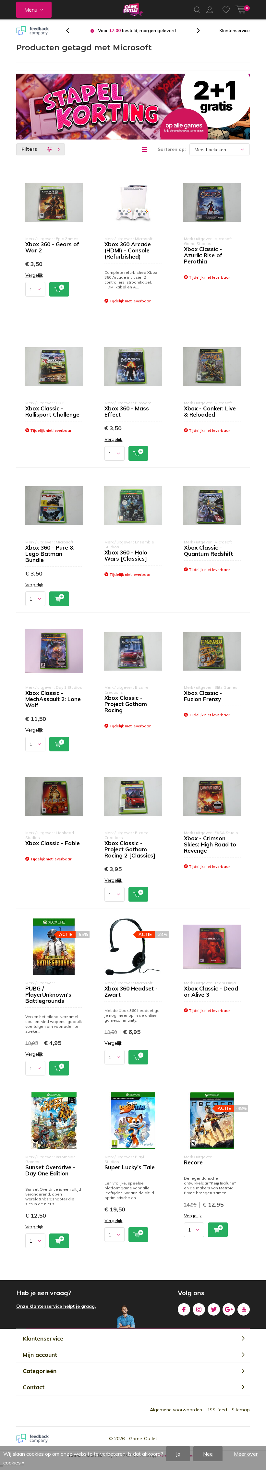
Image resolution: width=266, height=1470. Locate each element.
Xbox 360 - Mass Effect (126, 411)
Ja (178, 1454)
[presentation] (71, 30)
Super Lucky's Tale (129, 1167)
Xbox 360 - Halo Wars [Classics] (125, 555)
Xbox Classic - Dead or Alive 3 (211, 991)
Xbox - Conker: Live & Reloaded (210, 411)
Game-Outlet (143, 1438)
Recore (193, 1162)
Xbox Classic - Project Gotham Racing (125, 703)
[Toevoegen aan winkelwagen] (59, 289)
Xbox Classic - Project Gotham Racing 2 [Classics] (129, 849)
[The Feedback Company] (32, 30)
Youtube (243, 1309)
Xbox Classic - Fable (52, 843)
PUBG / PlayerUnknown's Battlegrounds (48, 994)
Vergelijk (34, 275)
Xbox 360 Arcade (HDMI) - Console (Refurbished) (127, 250)
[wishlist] (226, 9)
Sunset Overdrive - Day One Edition (50, 1170)
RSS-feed (217, 1410)
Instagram (199, 1309)
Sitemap (241, 1410)
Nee (208, 1454)
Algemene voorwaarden (176, 1410)
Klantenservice (235, 30)
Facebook (184, 1309)
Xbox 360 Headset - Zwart (131, 991)
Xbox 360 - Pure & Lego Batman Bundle (49, 553)
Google (229, 1309)
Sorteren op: (172, 149)
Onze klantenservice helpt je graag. (56, 1306)
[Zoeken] (197, 9)
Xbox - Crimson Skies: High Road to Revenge (210, 844)
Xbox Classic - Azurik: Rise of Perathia (203, 255)
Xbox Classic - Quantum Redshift (208, 550)
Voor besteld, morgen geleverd (137, 30)
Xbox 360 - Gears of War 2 (52, 247)
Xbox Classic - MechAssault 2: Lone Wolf (53, 699)
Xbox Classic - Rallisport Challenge (52, 411)
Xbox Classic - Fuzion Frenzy (203, 695)
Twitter (214, 1309)
